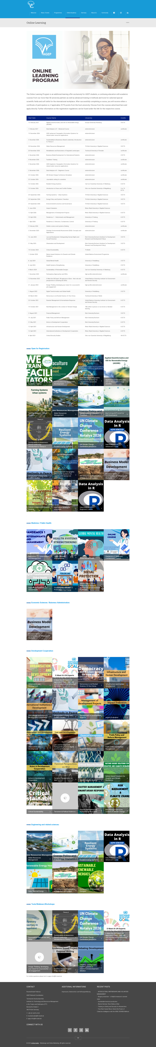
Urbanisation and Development (55, 243)
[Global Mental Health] (91, 544)
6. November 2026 (33, 155)
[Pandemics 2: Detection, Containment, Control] (116, 543)
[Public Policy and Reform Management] (116, 735)
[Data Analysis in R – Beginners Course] (91, 495)
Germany (83, 12)
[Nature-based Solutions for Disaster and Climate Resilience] (116, 766)
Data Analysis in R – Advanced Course (57, 129)
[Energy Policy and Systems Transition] (91, 401)
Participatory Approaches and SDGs (57, 274)
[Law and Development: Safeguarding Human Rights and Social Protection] (65, 735)
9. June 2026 (32, 208)
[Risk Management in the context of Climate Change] (116, 798)
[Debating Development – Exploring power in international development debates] (91, 957)
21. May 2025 (32, 243)
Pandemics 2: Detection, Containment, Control (60, 221)
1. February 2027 (33, 129)
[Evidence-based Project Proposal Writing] (65, 957)
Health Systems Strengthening (55, 265)
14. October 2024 (33, 250)
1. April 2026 (32, 221)
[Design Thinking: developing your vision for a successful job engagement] (39, 957)
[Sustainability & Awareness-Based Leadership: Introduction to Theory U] (39, 430)
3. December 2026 (33, 140)
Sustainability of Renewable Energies (57, 269)
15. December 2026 (34, 133)
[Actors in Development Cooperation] (39, 766)
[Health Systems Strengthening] (65, 544)
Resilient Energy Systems (53, 184)
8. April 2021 (32, 335)
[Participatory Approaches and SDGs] (39, 924)
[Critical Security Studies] (91, 766)
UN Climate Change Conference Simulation (59, 175)
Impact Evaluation (51, 208)
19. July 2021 (32, 317)
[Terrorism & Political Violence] (65, 798)
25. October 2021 (33, 300)
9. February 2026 (33, 226)
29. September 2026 (34, 195)
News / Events (45, 12)
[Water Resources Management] (65, 401)
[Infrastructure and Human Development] (116, 672)
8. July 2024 (31, 261)
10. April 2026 (32, 217)
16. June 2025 (32, 237)
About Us (94, 12)
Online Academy (71, 12)
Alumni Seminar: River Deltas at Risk (108, 1004)
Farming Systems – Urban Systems (56, 195)
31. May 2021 (32, 322)
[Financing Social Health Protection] (65, 576)
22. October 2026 (33, 179)
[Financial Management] (91, 735)
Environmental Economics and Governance (59, 204)
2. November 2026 (33, 164)
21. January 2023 (33, 285)
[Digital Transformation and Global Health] (39, 576)
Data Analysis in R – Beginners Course (57, 170)
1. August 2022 (32, 291)
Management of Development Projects (57, 212)
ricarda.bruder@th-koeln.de (36, 1016)
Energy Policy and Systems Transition (57, 199)
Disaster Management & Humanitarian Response (60, 300)
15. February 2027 (33, 122)
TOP (78, 1038)
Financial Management (53, 313)
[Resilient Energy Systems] (65, 433)
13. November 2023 (34, 278)
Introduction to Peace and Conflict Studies (59, 188)
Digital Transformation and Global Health (58, 291)
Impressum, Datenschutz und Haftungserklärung (76, 992)
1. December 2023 (33, 274)
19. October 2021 (33, 307)
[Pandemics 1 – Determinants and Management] (39, 544)
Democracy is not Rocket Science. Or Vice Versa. (61, 296)
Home (127, 22)
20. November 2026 (34, 150)
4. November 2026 (33, 159)
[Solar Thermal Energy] (39, 877)
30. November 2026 (34, 146)
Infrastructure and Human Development (58, 326)
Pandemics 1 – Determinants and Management (60, 217)
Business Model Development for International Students (63, 155)
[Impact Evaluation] (116, 704)
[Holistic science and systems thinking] (39, 495)
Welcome (33, 12)
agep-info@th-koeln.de (35, 1018)
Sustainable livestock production (107, 1001)
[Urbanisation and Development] (39, 672)
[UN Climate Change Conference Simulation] (91, 433)
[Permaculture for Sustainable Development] (65, 370)
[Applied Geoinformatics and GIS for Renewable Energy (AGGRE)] (116, 370)
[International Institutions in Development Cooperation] (39, 704)
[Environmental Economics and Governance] (116, 401)
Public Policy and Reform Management (57, 317)
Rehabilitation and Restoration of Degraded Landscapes (62, 150)
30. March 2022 (32, 296)
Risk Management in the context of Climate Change (61, 307)
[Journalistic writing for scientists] (65, 495)
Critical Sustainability (52, 250)
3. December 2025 (33, 230)
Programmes (58, 12)
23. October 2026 (33, 175)
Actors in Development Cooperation (57, 322)
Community (105, 12)
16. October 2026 (33, 184)
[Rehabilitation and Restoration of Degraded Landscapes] (91, 464)
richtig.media (35, 1043)
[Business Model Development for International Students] (116, 464)
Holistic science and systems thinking (57, 226)
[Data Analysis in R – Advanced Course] (116, 433)
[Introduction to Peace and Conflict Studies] (39, 464)
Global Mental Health (52, 261)
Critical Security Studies (53, 335)
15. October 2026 (33, 188)
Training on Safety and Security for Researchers (112, 1006)
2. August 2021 (32, 313)
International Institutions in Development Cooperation (62, 331)
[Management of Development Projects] (91, 704)
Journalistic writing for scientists (56, 179)
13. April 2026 (32, 212)
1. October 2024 (33, 254)
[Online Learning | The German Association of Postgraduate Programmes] (31, 4)
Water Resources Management (55, 146)
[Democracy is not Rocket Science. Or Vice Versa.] (91, 672)
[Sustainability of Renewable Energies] (91, 877)
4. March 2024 (32, 269)
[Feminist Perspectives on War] (65, 766)
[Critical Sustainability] (39, 794)
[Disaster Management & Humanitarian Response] (91, 798)
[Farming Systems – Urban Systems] (39, 401)
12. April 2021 (32, 326)
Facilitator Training (51, 159)
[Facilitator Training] (39, 370)
